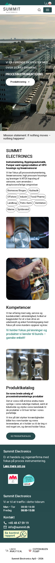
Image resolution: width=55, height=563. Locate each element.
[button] (39, 10)
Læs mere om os (14, 466)
